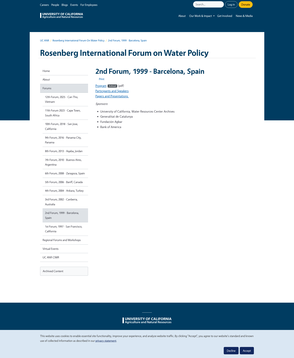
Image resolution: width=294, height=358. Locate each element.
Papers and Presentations (112, 96)
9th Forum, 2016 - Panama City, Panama (63, 140)
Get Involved (224, 16)
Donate (245, 4)
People (55, 5)
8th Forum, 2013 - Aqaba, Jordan (64, 151)
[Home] (61, 16)
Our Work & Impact (200, 16)
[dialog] (147, 344)
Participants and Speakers (112, 91)
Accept (247, 350)
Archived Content (53, 271)
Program (105, 86)
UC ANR (44, 40)
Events (74, 5)
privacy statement (105, 341)
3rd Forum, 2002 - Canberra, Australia (61, 201)
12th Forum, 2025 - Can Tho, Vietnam (61, 99)
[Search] (222, 4)
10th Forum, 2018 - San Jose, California (61, 126)
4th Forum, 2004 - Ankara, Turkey (64, 190)
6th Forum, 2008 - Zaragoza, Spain (65, 173)
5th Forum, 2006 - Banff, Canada (64, 182)
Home (46, 71)
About (182, 16)
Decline (231, 350)
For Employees (88, 5)
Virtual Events (50, 249)
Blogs (65, 5)
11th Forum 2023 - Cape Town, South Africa (63, 113)
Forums (47, 88)
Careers (44, 5)
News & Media (244, 16)
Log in (231, 4)
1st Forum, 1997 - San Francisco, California (63, 229)
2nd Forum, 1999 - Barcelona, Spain (62, 215)
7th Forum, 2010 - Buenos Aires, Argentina (63, 162)
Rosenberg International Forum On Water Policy (78, 40)
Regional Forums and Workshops (62, 240)
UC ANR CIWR (51, 257)
